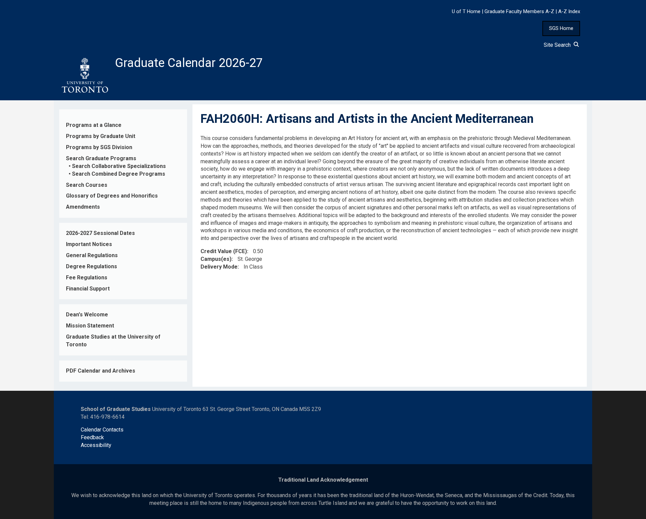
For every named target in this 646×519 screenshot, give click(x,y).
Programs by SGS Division (99, 147)
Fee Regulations (86, 277)
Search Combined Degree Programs (118, 174)
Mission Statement (90, 325)
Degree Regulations (91, 266)
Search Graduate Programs (101, 158)
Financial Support (88, 288)
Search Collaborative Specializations (119, 166)
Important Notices (89, 244)
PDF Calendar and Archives (100, 371)
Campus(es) (216, 259)
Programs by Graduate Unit (100, 136)
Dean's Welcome (87, 314)
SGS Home (561, 28)
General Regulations (92, 255)
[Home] (84, 75)
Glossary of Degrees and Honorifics (112, 196)
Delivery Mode (219, 267)
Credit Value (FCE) (224, 251)
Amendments (83, 207)
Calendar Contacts (102, 429)
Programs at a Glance (93, 125)
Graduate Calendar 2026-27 (189, 63)
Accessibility (96, 445)
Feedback (92, 437)
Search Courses (86, 185)
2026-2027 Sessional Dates (100, 233)
